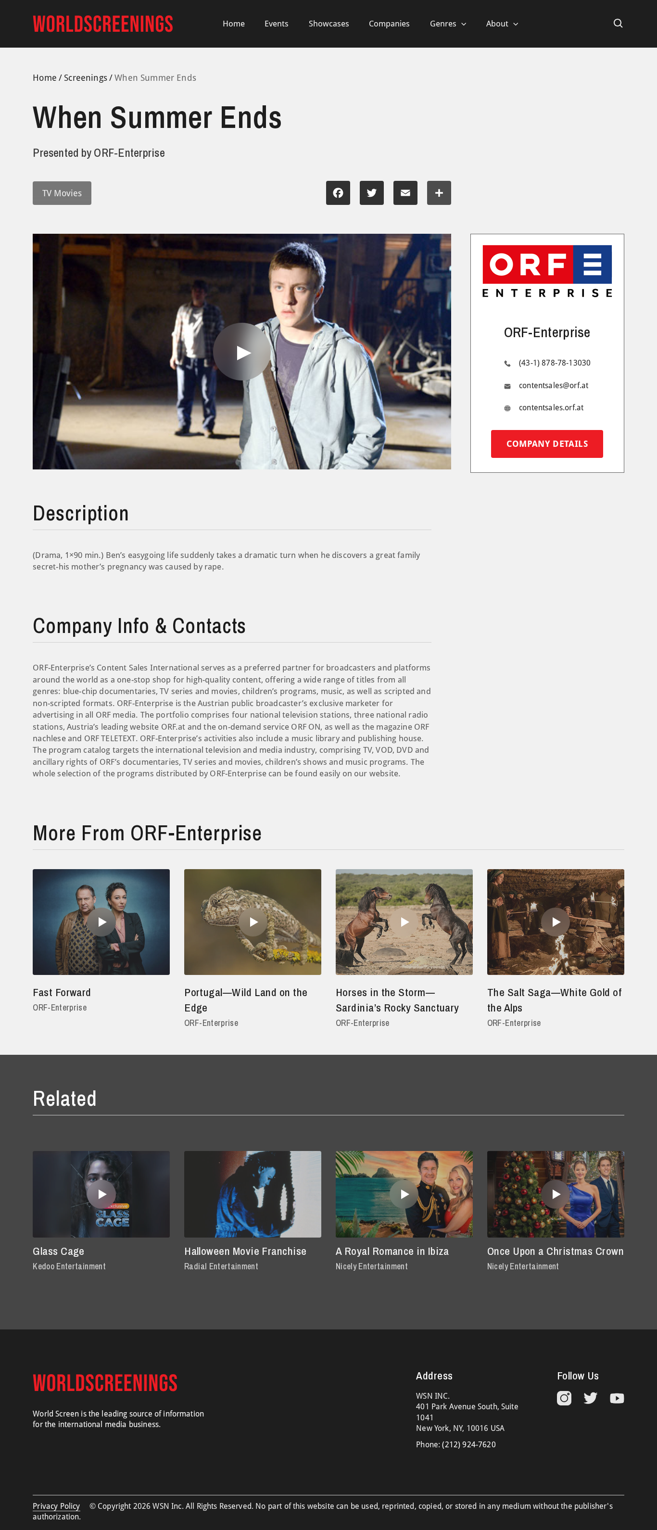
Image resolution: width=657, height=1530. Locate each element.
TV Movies (62, 193)
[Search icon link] (618, 23)
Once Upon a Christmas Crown (555, 1250)
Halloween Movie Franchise (245, 1250)
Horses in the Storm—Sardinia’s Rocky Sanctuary (397, 1000)
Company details (546, 444)
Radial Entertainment (221, 1266)
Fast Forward (62, 992)
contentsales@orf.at (553, 385)
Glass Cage (59, 1250)
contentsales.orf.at (551, 407)
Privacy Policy (56, 1506)
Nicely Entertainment (372, 1266)
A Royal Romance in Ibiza (392, 1250)
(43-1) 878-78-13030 (555, 362)
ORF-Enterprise (60, 1007)
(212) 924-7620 (468, 1444)
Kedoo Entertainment (69, 1266)
